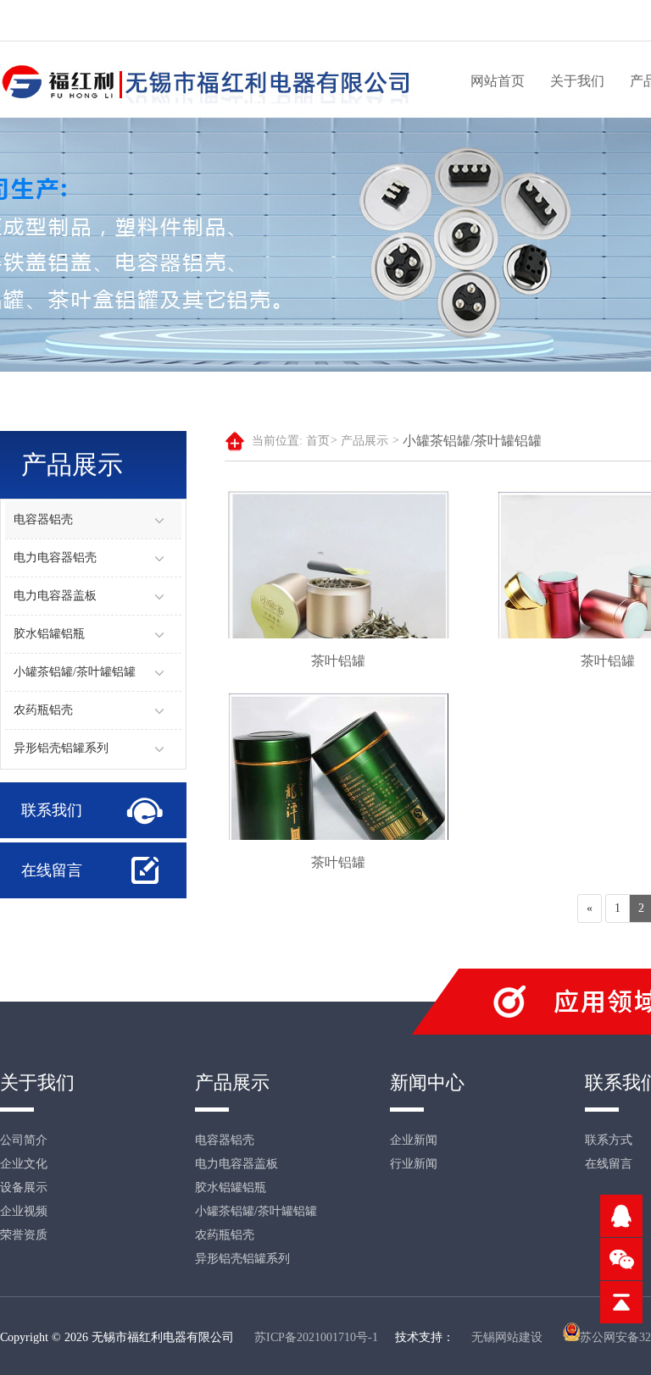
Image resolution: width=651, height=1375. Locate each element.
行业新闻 (413, 1163)
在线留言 (51, 870)
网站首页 (497, 81)
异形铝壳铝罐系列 (61, 748)
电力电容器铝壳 (55, 557)
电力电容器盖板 (55, 595)
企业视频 (23, 1211)
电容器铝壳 (43, 519)
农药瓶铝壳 (43, 710)
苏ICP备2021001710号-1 (316, 1337)
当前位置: (277, 440)
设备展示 (23, 1187)
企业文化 (23, 1163)
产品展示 (370, 440)
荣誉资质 (23, 1235)
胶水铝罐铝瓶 (49, 633)
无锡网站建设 (506, 1337)
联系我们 (51, 810)
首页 (321, 440)
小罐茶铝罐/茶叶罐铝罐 (75, 671)
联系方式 (608, 1140)
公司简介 (23, 1140)
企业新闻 (413, 1140)
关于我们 (577, 81)
